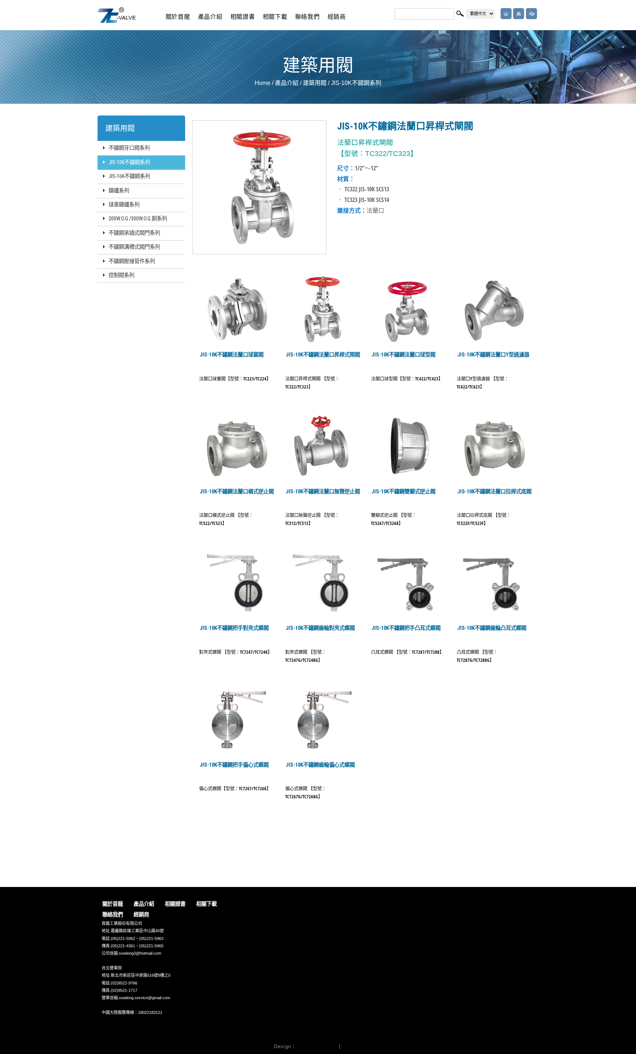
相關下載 (275, 16)
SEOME (352, 1046)
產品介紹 (210, 16)
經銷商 (337, 16)
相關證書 (242, 16)
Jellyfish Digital (316, 1046)
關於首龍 (178, 16)
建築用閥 (314, 83)
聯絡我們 (307, 16)
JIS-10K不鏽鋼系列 (356, 83)
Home (263, 83)
